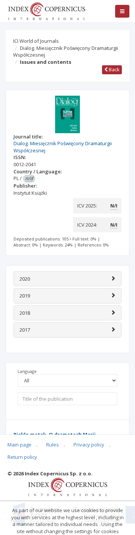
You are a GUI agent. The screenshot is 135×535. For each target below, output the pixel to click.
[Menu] (122, 11)
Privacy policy (89, 444)
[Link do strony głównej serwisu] (46, 10)
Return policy (22, 457)
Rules (52, 444)
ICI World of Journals (36, 41)
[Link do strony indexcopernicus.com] (68, 486)
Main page (20, 444)
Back (114, 69)
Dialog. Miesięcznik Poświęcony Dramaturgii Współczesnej (65, 52)
